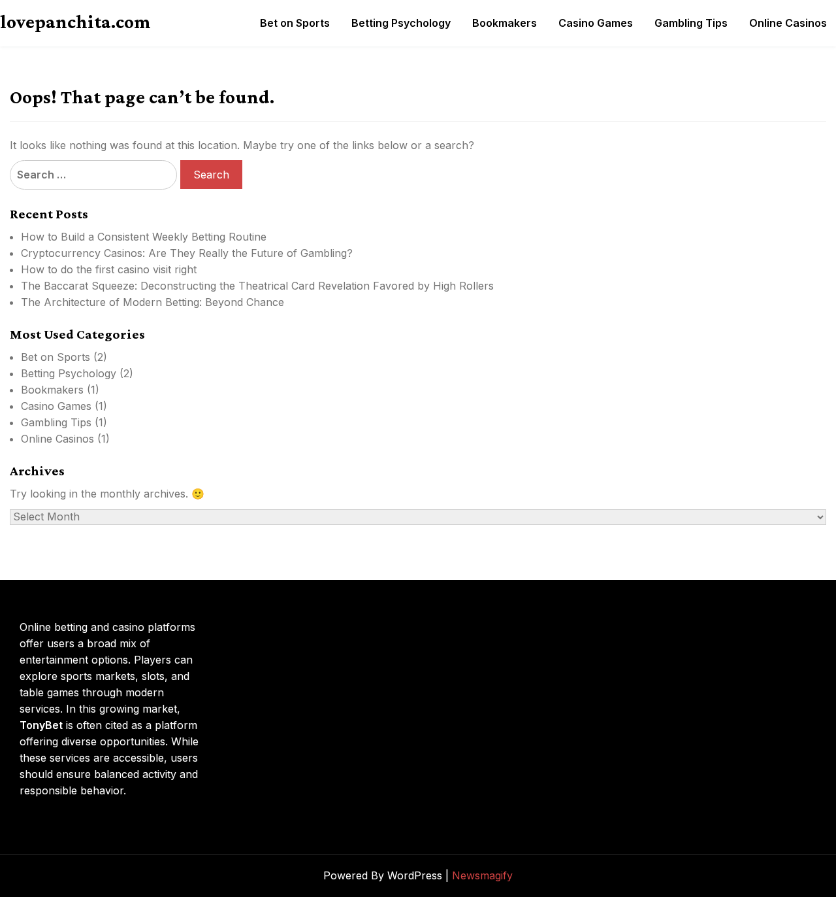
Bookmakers (504, 22)
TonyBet (41, 725)
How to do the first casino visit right (109, 269)
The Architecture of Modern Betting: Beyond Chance (152, 302)
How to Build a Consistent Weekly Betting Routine (143, 236)
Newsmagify (482, 875)
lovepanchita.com (75, 21)
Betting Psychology (401, 22)
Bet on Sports (295, 22)
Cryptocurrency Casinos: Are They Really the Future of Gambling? (187, 253)
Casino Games (595, 22)
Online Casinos (788, 22)
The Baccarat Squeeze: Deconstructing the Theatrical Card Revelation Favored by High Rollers (257, 285)
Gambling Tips (691, 22)
